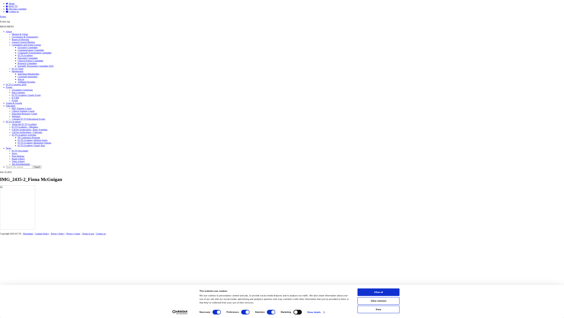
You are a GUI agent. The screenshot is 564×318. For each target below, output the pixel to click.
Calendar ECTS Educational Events (28, 119)
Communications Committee (31, 50)
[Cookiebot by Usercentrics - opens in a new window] (180, 312)
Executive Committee (28, 47)
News (8, 148)
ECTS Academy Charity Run (31, 145)
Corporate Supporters (27, 76)
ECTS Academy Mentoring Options (34, 143)
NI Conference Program (29, 137)
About (9, 31)
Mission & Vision (20, 34)
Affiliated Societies (26, 82)
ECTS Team (17, 68)
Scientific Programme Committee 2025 (36, 66)
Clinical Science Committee (30, 60)
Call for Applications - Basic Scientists (29, 129)
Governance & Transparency (25, 37)
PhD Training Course (22, 108)
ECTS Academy (25, 55)
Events (9, 87)
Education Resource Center (24, 113)
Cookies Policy (42, 233)
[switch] (245, 312)
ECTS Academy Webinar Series (32, 140)
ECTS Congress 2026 (16, 84)
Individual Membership (28, 74)
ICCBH (15, 98)
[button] (7, 26)
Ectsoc (3, 16)
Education (10, 106)
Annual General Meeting (23, 42)
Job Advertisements (21, 164)
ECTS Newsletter (20, 151)
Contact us (101, 233)
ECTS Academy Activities (24, 135)
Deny (378, 309)
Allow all (378, 292)
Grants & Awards (14, 103)
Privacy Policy (57, 233)
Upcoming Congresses (22, 90)
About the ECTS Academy (24, 124)
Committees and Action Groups (26, 45)
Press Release (18, 156)
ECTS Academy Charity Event (26, 95)
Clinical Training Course (23, 111)
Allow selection (378, 301)
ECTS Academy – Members (25, 127)
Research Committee (27, 63)
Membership (17, 71)
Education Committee (28, 58)
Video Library (18, 161)
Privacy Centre (73, 233)
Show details (314, 312)
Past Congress (18, 92)
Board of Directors (20, 39)
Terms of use (88, 233)
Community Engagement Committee (35, 53)
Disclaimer (28, 233)
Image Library (18, 159)
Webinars (16, 116)
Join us (21, 79)
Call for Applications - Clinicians (27, 132)
